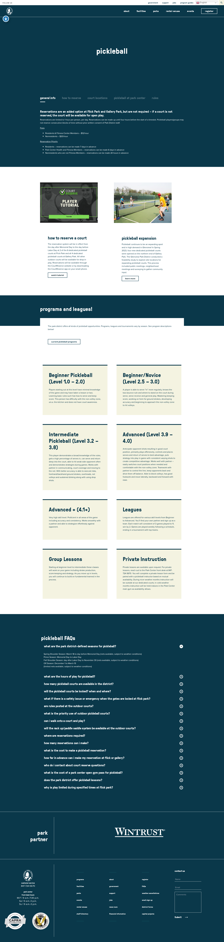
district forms (147, 907)
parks (156, 11)
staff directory (82, 914)
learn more (130, 278)
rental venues (173, 11)
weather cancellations (150, 893)
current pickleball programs (64, 341)
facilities (141, 11)
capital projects (148, 914)
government (153, 2)
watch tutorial (57, 275)
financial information (117, 914)
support (165, 2)
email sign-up (147, 900)
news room (113, 907)
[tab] (47, 99)
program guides (186, 2)
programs (80, 879)
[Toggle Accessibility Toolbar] (6, 19)
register (209, 11)
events (190, 11)
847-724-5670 (28, 886)
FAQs (144, 886)
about (126, 11)
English (203, 2)
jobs (174, 2)
